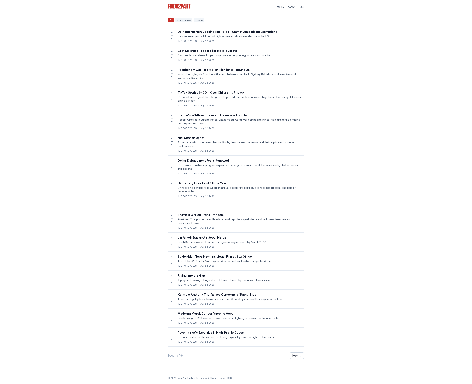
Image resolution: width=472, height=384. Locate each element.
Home (280, 6)
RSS (301, 6)
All (171, 20)
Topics (199, 20)
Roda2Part (179, 6)
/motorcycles (184, 20)
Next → (296, 355)
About (291, 6)
